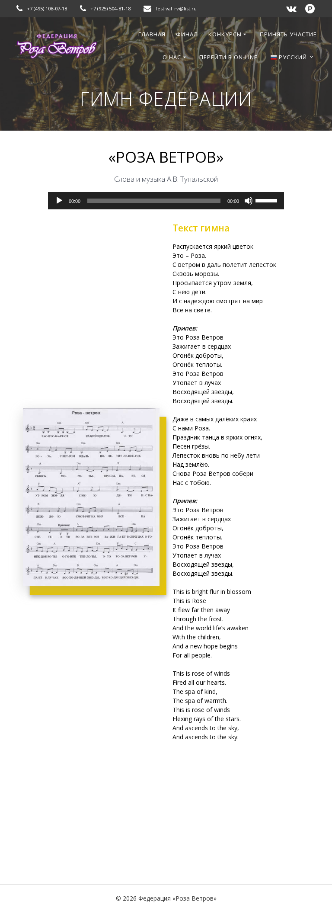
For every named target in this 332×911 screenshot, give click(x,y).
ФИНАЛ (187, 34)
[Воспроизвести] (59, 200)
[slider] (267, 200)
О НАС (172, 57)
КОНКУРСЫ (225, 34)
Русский (292, 57)
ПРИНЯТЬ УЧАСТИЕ (288, 34)
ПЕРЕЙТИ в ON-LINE (228, 57)
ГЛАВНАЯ (152, 34)
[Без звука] (248, 200)
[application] (166, 200)
